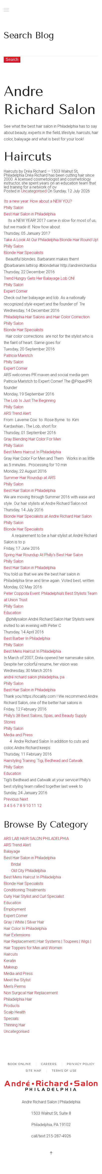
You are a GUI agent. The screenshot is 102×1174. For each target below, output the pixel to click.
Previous (12, 799)
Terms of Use (64, 1070)
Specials (11, 1018)
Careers (49, 1064)
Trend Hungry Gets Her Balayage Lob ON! (39, 278)
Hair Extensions (17, 935)
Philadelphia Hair (18, 999)
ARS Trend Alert (17, 413)
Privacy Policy (81, 1064)
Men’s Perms (15, 986)
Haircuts (11, 954)
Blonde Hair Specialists (23, 252)
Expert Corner (15, 291)
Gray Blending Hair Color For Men (32, 439)
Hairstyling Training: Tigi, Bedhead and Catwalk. (44, 760)
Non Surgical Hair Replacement (31, 992)
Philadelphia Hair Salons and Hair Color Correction (47, 317)
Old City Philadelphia (28, 870)
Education (12, 612)
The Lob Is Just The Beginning (29, 400)
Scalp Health (15, 1012)
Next (24, 799)
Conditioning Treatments (25, 890)
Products (12, 1005)
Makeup (11, 967)
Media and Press (18, 735)
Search (12, 59)
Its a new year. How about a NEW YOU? (38, 201)
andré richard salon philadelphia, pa (34, 677)
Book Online (19, 1064)
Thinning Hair (14, 1025)
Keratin (10, 960)
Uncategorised (34, 191)
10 (28, 805)
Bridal (16, 864)
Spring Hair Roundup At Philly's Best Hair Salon (43, 554)
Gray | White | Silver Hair (24, 922)
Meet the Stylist (17, 980)
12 (39, 805)
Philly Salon (13, 207)
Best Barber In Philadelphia (27, 638)
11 (34, 805)
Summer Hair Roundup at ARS (29, 477)
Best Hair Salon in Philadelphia (29, 214)
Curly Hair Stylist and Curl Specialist (34, 896)
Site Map (34, 1070)
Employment (15, 909)
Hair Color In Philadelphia (25, 928)
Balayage (12, 851)
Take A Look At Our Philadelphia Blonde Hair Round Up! (51, 239)
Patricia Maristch (18, 355)
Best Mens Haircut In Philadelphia (32, 452)
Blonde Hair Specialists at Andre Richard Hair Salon (48, 516)
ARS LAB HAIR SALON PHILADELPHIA (36, 838)
